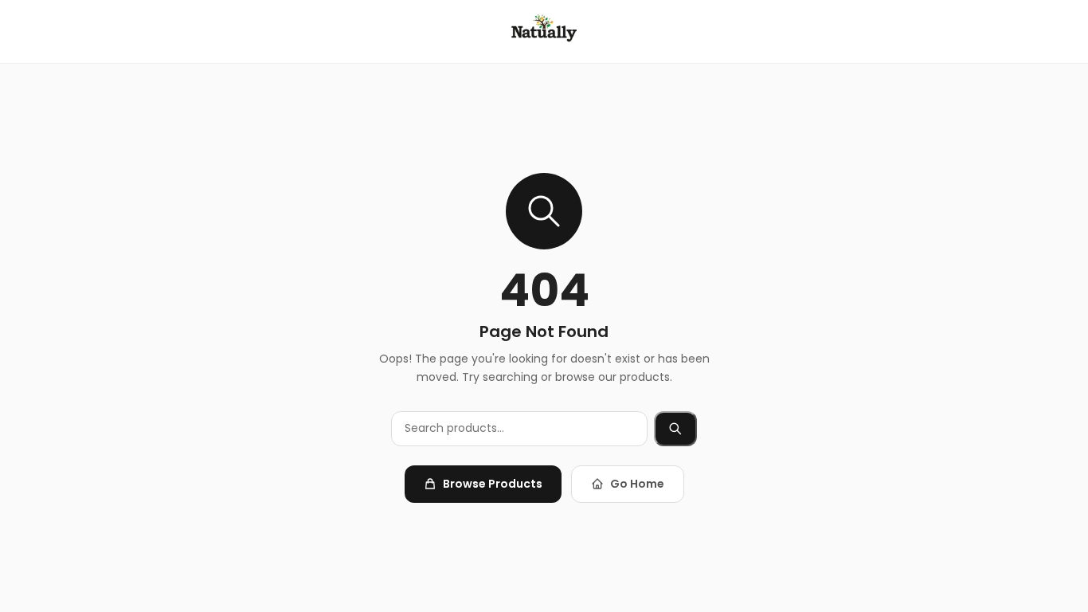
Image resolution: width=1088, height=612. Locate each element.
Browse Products (492, 484)
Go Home (637, 484)
